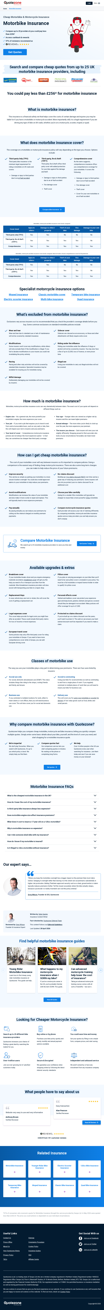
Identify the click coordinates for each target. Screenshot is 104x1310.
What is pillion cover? (83, 969)
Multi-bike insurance (52, 299)
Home (5, 8)
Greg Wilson (20, 925)
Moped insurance (18, 294)
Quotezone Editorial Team (52, 921)
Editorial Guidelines (55, 925)
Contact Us (7, 1238)
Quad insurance (85, 299)
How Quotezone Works (11, 1251)
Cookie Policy (33, 1246)
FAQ (29, 1255)
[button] (3, 970)
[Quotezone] (12, 3)
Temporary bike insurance (85, 294)
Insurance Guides (34, 1251)
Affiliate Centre (33, 1259)
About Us (6, 1246)
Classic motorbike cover (51, 294)
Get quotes (51, 767)
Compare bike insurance (51, 209)
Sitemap (31, 1238)
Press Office (7, 1242)
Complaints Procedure (36, 1242)
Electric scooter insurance (18, 299)
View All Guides (52, 1000)
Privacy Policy (8, 1255)
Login (89, 3)
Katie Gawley (43, 914)
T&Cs (5, 1259)
